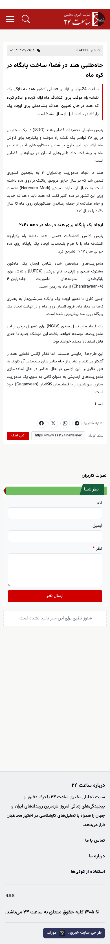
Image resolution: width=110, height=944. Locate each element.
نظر (97, 548)
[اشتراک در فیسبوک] (41, 423)
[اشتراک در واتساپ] (65, 423)
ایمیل (97, 525)
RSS (10, 896)
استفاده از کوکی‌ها (88, 871)
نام (99, 502)
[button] (26, 19)
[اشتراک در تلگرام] (77, 423)
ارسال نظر (55, 596)
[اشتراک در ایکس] (53, 423)
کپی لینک (18, 435)
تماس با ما (95, 840)
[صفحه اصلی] (84, 19)
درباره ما (97, 856)
